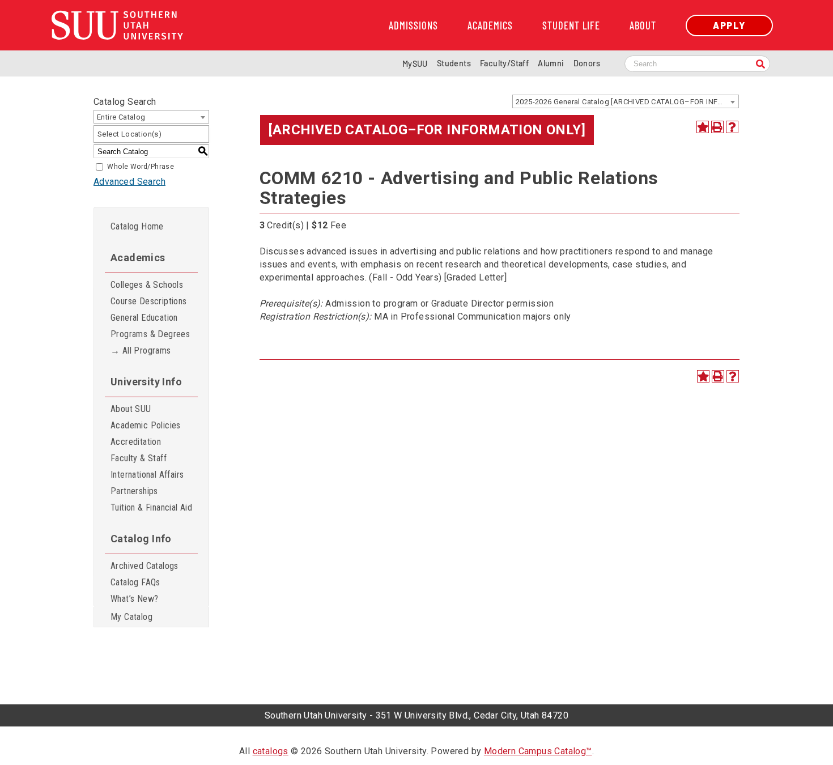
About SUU (130, 408)
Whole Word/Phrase (140, 167)
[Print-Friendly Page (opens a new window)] (717, 127)
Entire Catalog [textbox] (121, 117)
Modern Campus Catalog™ (538, 751)
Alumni (551, 63)
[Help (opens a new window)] (732, 127)
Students (454, 63)
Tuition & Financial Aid (151, 507)
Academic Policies (145, 425)
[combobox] (625, 101)
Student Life (571, 25)
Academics (490, 25)
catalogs (270, 751)
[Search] (760, 65)
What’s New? (134, 598)
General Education (144, 317)
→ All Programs (140, 350)
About (643, 25)
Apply (729, 25)
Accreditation (135, 441)
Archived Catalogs (144, 565)
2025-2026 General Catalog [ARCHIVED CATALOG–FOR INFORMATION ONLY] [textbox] (627, 101)
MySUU (415, 64)
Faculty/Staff (504, 63)
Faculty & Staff (138, 458)
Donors (586, 63)
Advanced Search (129, 181)
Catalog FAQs (135, 582)
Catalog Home (137, 226)
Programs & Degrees (150, 334)
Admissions (413, 25)
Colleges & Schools (146, 284)
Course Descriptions (148, 301)
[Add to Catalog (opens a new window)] (702, 127)
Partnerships (134, 491)
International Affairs (147, 474)
